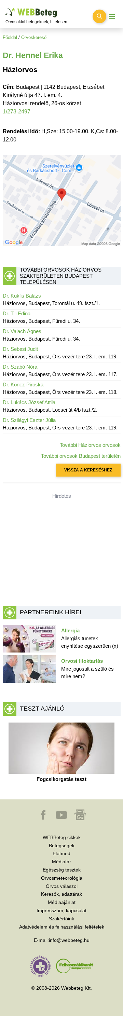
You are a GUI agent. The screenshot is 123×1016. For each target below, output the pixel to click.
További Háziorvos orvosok (90, 445)
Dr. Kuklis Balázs (22, 296)
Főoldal (10, 37)
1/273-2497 (16, 111)
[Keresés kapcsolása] (99, 16)
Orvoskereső (33, 37)
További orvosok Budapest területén (81, 456)
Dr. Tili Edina (16, 313)
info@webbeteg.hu (69, 940)
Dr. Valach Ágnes (22, 331)
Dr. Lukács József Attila (29, 402)
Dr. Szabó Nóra (20, 367)
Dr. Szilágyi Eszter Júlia (29, 420)
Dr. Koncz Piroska (23, 384)
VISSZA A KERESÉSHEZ (88, 470)
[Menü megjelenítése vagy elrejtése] (112, 17)
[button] (43, 818)
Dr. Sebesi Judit (20, 349)
